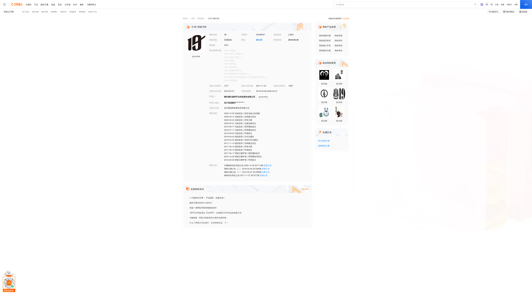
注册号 (244, 34)
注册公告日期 (215, 91)
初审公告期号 (215, 85)
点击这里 (345, 18)
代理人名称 (214, 107)
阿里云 (185, 18)
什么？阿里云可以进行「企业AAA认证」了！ (209, 222)
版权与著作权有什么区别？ (201, 202)
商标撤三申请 (325, 45)
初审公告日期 (247, 85)
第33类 (259, 39)
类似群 (212, 45)
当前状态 (277, 34)
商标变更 (338, 45)
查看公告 (268, 165)
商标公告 (213, 165)
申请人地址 (214, 102)
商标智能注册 (325, 35)
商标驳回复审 (325, 40)
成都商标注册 (324, 146)
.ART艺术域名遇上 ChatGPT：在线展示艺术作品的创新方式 (215, 212)
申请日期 (277, 39)
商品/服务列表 (215, 50)
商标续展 (338, 35)
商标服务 (201, 18)
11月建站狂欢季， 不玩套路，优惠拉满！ (207, 197)
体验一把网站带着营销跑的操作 (203, 207)
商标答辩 (338, 40)
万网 (192, 18)
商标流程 (213, 113)
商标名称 (213, 34)
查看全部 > (305, 189)
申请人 (212, 96)
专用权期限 (246, 91)
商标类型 (213, 39)
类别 (243, 39)
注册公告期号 (279, 85)
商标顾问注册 (325, 50)
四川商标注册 (324, 141)
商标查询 (338, 50)
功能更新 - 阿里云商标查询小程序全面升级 (208, 217)
